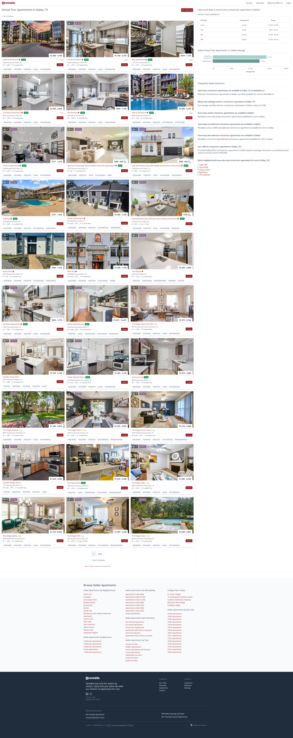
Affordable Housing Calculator (172, 714)
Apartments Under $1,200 (135, 597)
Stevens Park (88, 630)
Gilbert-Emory (89, 627)
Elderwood (88, 616)
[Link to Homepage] (8, 3)
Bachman (203, 172)
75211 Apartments (174, 636)
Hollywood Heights (91, 633)
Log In (288, 3)
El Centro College (173, 594)
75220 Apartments (174, 622)
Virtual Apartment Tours (95, 718)
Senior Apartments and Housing (138, 650)
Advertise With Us (275, 3)
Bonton (86, 608)
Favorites (260, 3)
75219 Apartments (174, 627)
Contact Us (188, 683)
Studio (203, 25)
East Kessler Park (90, 600)
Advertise (187, 685)
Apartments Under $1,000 (135, 600)
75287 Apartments (174, 619)
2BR (202, 35)
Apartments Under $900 (135, 602)
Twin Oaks (87, 622)
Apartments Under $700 (135, 605)
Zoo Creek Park (89, 624)
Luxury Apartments (133, 652)
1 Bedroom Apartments (92, 652)
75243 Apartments (174, 644)
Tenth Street (88, 619)
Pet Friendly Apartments (135, 622)
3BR (202, 39)
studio (218, 116)
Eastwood (87, 597)
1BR (202, 30)
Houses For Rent (132, 644)
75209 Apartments (174, 641)
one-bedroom (224, 128)
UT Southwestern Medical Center (180, 597)
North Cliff (88, 594)
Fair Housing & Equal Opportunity (174, 717)
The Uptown (204, 174)
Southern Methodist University (179, 600)
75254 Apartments (174, 647)
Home (87, 566)
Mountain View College (176, 602)
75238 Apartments (174, 625)
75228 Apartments (174, 614)
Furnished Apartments (134, 625)
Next (100, 554)
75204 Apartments (174, 652)
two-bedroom (223, 139)
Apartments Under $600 (135, 608)
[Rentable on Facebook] (88, 695)
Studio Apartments (91, 649)
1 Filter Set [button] (187, 10)
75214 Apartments (174, 638)
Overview (162, 685)
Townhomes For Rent (134, 655)
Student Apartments (133, 647)
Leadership (163, 688)
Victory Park (204, 169)
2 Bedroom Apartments (92, 641)
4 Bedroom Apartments (92, 647)
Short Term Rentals (133, 633)
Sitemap (187, 688)
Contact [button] (60, 65)
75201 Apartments (174, 633)
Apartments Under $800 (135, 594)
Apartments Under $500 (135, 611)
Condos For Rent (132, 658)
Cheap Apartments (133, 613)
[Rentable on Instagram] (91, 695)
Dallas (92, 566)
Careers (249, 3)
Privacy (130, 725)
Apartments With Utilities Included (139, 636)
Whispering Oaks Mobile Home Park (97, 613)
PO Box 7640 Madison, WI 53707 (93, 698)
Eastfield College (173, 605)
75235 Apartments (174, 616)
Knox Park (203, 167)
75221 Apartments (174, 649)
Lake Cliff (203, 164)
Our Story (162, 683)
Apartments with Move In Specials (139, 630)
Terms (108, 725)
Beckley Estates (89, 602)
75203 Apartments (174, 630)
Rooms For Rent (132, 660)
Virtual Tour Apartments (135, 627)
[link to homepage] (121, 678)
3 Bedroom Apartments (92, 644)
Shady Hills (88, 611)
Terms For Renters (119, 725)
